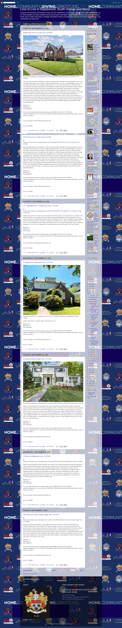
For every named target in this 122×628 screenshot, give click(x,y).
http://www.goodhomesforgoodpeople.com (35, 24)
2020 (90, 363)
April (91, 354)
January (92, 360)
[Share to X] (63, 130)
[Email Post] (57, 130)
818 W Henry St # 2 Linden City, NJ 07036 (37, 137)
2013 (90, 378)
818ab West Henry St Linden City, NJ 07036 (37, 33)
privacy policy (29, 115)
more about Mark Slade (68, 595)
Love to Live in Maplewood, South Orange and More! (55, 9)
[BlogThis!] (61, 130)
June (91, 349)
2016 (90, 372)
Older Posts (79, 570)
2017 (90, 370)
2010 (90, 385)
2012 (90, 381)
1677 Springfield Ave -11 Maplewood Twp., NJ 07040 (40, 206)
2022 (90, 291)
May (91, 352)
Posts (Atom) (33, 573)
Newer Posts (27, 570)
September (93, 301)
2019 (90, 365)
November (93, 297)
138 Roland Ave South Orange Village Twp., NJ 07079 (41, 514)
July (91, 347)
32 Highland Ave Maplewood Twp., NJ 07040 (38, 262)
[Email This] (60, 130)
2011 (90, 383)
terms (81, 114)
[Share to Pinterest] (66, 130)
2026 (90, 282)
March (92, 356)
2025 (90, 284)
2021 (90, 293)
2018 (90, 368)
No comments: (51, 130)
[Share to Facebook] (65, 130)
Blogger (70, 623)
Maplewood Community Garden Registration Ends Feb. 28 (92, 198)
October (92, 299)
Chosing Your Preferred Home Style (96, 47)
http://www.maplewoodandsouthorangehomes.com (75, 597)
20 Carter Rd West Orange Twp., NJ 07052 (37, 359)
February (92, 358)
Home (53, 570)
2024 (90, 286)
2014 (90, 376)
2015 (90, 374)
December (93, 295)
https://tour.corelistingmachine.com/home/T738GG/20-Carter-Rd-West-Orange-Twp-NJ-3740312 (57, 403)
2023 (90, 288)
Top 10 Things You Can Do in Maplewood (96, 178)
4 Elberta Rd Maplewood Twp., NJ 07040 (36, 456)
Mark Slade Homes (92, 393)
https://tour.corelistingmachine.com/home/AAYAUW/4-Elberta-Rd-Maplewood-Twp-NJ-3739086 (56, 461)
